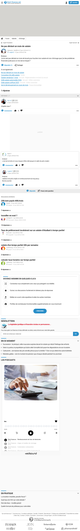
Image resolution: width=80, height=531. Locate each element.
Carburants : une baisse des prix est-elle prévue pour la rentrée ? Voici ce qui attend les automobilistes (37, 351)
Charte (27, 515)
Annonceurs (40, 515)
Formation (33, 515)
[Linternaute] (49, 524)
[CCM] (69, 524)
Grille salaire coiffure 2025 (10, 83)
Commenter (8, 111)
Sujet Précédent (7, 43)
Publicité (41, 513)
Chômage (22, 38)
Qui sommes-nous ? (7, 513)
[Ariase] (49, 529)
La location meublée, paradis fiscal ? (13, 497)
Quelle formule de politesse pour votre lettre (16, 506)
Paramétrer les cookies (72, 513)
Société (35, 513)
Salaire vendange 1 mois (9, 78)
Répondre (32, 191)
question (75, 2)
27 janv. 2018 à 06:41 (12, 102)
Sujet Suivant (73, 43)
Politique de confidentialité (58, 513)
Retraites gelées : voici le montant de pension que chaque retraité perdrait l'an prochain (32, 354)
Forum (7, 38)
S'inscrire (40, 311)
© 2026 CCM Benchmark (59, 515)
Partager (20, 65)
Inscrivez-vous (16, 513)
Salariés (14, 38)
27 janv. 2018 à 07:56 (20, 52)
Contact (22, 515)
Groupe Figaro (48, 515)
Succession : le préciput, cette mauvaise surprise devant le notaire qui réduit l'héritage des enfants (36, 344)
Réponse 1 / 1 (5, 96)
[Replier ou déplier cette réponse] (78, 95)
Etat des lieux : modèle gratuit (11, 503)
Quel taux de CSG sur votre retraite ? (13, 500)
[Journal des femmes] (11, 524)
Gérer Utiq (16, 515)
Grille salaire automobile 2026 (11, 80)
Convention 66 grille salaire (10, 75)
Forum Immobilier (35, 85)
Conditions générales (27, 513)
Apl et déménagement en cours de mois (14, 85)
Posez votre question (47, 191)
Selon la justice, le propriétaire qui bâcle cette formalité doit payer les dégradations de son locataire (36, 347)
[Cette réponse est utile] (15, 111)
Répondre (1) (8, 65)
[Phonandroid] (69, 528)
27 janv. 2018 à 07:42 (13, 155)
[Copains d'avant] (11, 528)
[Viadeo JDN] (30, 528)
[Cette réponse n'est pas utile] (21, 111)
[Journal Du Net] (30, 524)
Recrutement (47, 513)
